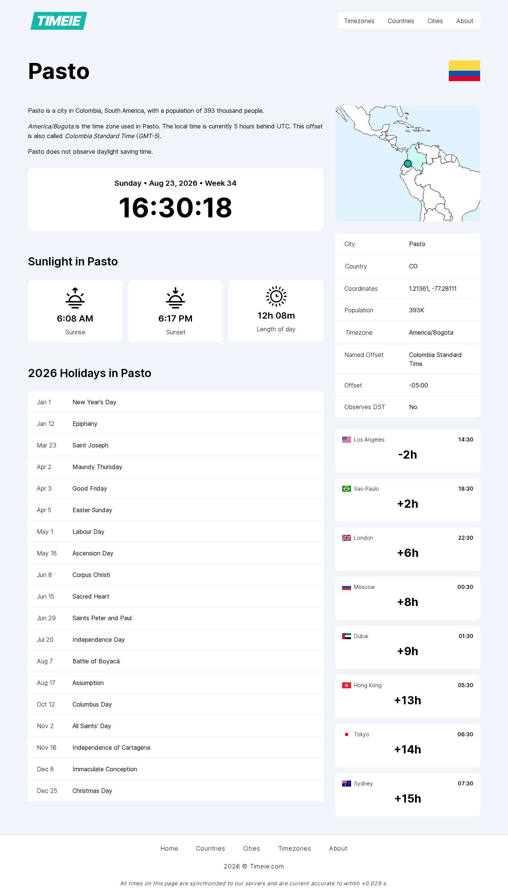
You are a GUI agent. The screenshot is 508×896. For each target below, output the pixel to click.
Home (169, 848)
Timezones (359, 21)
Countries (401, 21)
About (464, 21)
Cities (435, 21)
